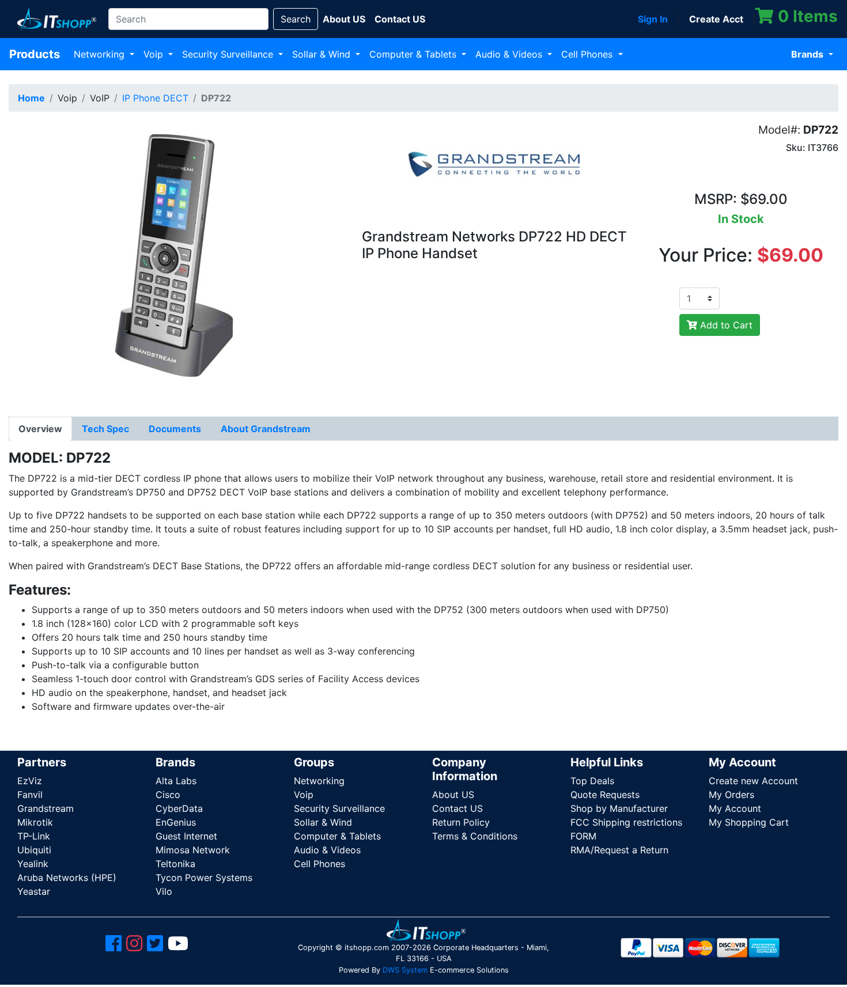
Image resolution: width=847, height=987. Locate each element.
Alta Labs (176, 780)
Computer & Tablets (414, 54)
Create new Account (753, 780)
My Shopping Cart (749, 822)
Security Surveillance (229, 54)
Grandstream (45, 808)
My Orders (731, 794)
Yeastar (33, 891)
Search (296, 19)
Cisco (168, 794)
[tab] (40, 429)
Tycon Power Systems (204, 877)
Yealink (32, 863)
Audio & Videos (510, 54)
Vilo (164, 891)
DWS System (405, 970)
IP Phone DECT (155, 98)
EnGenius (176, 822)
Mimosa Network (193, 850)
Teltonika (175, 863)
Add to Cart (725, 325)
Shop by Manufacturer (619, 808)
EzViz (29, 780)
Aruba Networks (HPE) (66, 877)
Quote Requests (605, 794)
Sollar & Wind (322, 54)
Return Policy (461, 822)
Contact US (457, 808)
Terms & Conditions (474, 836)
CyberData (179, 808)
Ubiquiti (34, 850)
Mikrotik (35, 822)
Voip (154, 54)
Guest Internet (186, 836)
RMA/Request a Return (619, 850)
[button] (176, 261)
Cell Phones (588, 54)
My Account (735, 808)
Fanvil (30, 794)
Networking (100, 54)
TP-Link (33, 836)
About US (453, 794)
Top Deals (592, 780)
